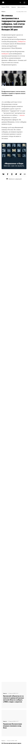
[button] (24, 2)
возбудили (5, 53)
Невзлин (13, 7)
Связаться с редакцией (15, 179)
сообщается (21, 41)
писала (22, 115)
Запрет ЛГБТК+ (5, 7)
